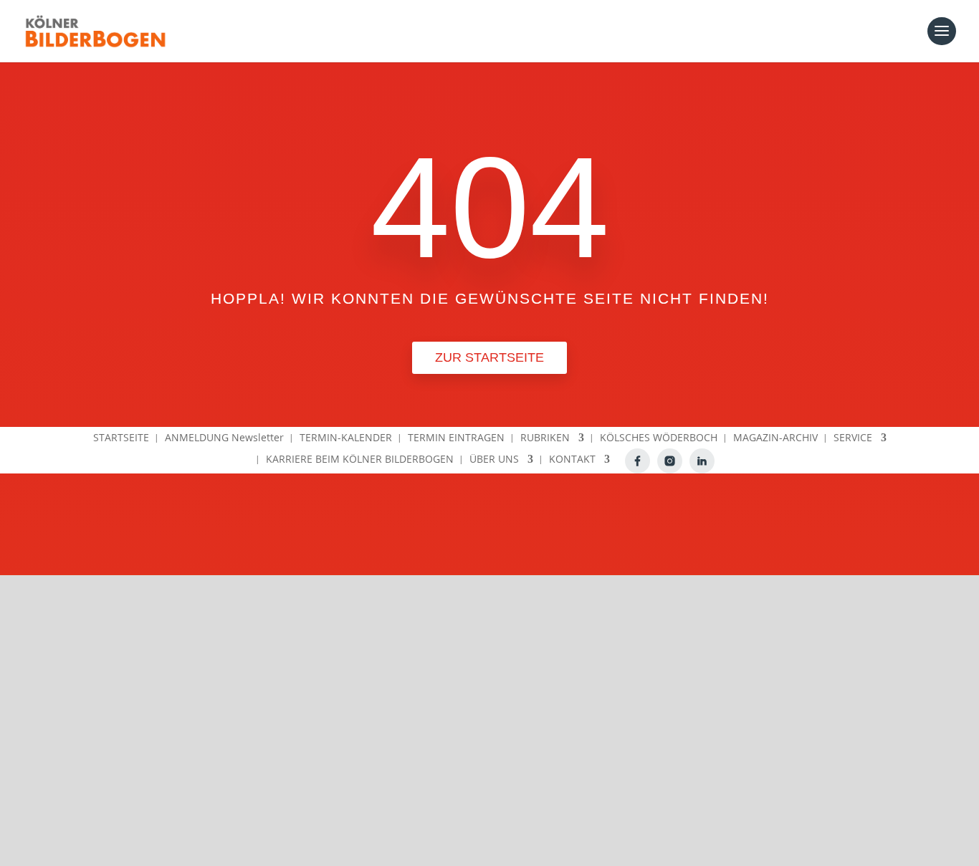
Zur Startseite (489, 357)
